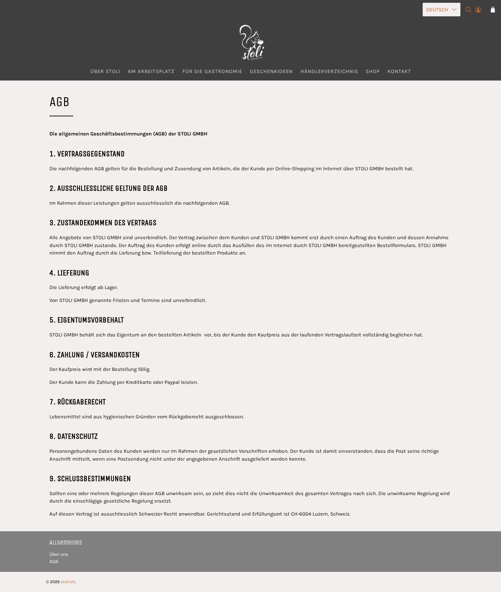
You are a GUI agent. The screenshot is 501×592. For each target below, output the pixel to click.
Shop (373, 71)
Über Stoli (105, 71)
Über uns (58, 554)
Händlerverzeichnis (329, 71)
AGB (53, 561)
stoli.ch (68, 581)
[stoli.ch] (250, 42)
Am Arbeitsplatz (151, 71)
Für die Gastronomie (212, 71)
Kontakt (399, 71)
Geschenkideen (271, 71)
